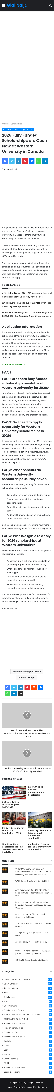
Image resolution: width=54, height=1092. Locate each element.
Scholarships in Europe (14, 1010)
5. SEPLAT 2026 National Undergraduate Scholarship (36, 791)
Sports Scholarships (12, 1072)
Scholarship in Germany (14, 1067)
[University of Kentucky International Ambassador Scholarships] (40, 820)
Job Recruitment (11, 988)
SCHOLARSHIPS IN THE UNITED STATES (22, 1015)
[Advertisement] (27, 39)
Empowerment (10, 1006)
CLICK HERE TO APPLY (13, 364)
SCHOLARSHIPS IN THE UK (16, 1019)
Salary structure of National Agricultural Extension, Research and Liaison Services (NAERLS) (33, 905)
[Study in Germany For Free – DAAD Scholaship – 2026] (14, 818)
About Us (31, 1087)
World (6, 1063)
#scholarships (27, 677)
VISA (6, 1001)
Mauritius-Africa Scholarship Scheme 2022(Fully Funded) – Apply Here (12, 848)
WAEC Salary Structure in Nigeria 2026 (32, 881)
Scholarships (16, 124)
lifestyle (7, 1041)
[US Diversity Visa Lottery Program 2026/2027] (14, 792)
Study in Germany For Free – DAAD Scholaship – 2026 (13, 831)
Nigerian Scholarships (13, 1028)
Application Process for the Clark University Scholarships (39, 847)
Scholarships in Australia (14, 1037)
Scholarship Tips (11, 1032)
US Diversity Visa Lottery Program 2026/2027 (10, 805)
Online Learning (11, 1059)
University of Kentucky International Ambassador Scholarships (39, 834)
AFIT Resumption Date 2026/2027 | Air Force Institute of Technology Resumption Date (33, 893)
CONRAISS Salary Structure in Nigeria (31, 960)
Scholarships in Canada (24, 129)
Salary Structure (11, 984)
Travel (6, 1045)
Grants (7, 1054)
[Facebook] (7, 687)
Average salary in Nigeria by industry (31, 942)
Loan (6, 1050)
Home (6, 124)
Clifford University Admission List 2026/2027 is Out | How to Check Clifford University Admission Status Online (33, 872)
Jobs (6, 993)
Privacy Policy (19, 1087)
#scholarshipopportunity (27, 671)
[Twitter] (14, 687)
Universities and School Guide (17, 979)
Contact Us (42, 1087)
